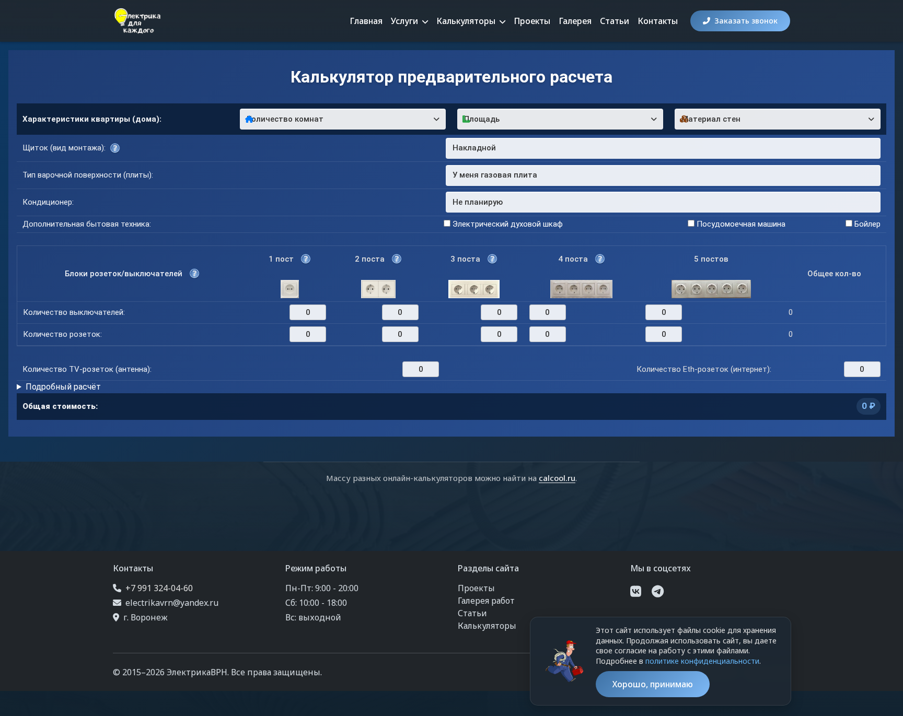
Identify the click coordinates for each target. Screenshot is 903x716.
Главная (366, 21)
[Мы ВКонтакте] (635, 591)
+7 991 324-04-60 (159, 588)
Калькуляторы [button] (466, 21)
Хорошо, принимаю (652, 684)
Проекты (532, 21)
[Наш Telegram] (658, 591)
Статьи (614, 21)
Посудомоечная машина (739, 224)
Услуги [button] (405, 21)
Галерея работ (486, 600)
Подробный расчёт (63, 387)
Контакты (658, 21)
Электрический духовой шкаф (506, 224)
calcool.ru (557, 478)
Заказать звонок (746, 21)
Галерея (575, 21)
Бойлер (866, 224)
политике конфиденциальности (702, 661)
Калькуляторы (487, 625)
